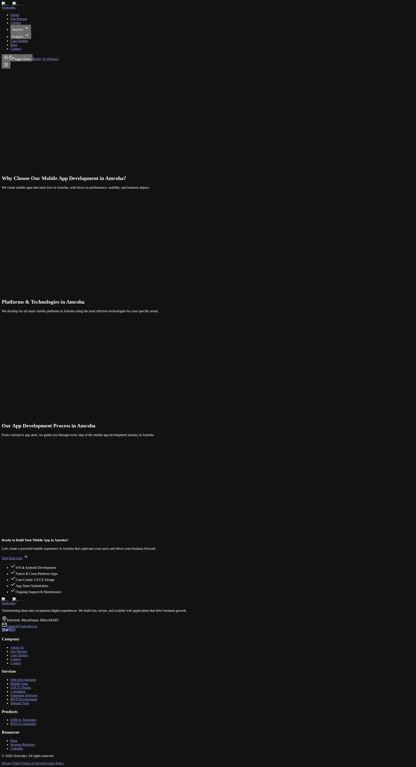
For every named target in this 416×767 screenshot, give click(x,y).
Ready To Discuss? (45, 59)
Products (17, 36)
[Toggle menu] (6, 65)
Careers (15, 23)
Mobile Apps (19, 683)
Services (17, 29)
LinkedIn (16, 748)
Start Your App (12, 558)
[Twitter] (7, 630)
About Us (17, 647)
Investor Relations (22, 744)
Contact (15, 49)
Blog (13, 45)
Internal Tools (19, 703)
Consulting (17, 691)
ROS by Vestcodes (23, 724)
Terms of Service (33, 763)
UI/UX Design (20, 687)
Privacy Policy (12, 763)
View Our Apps (34, 97)
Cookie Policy (54, 763)
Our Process (18, 19)
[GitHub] (10, 630)
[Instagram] (14, 630)
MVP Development (23, 699)
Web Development (23, 680)
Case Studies (19, 41)
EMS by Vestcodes (23, 720)
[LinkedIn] (3, 630)
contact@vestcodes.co (22, 626)
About (14, 15)
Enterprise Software (23, 695)
